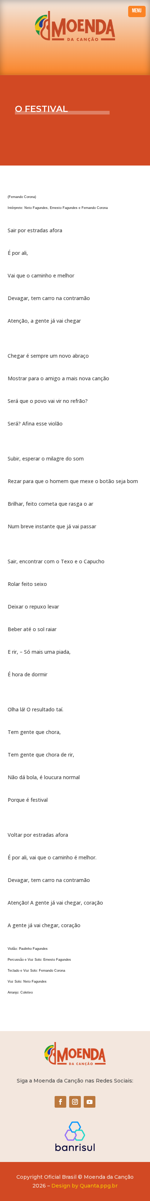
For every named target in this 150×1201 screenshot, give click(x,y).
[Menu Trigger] (137, 11)
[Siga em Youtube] (89, 1102)
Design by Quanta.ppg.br (84, 1185)
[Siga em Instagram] (75, 1102)
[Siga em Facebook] (60, 1102)
